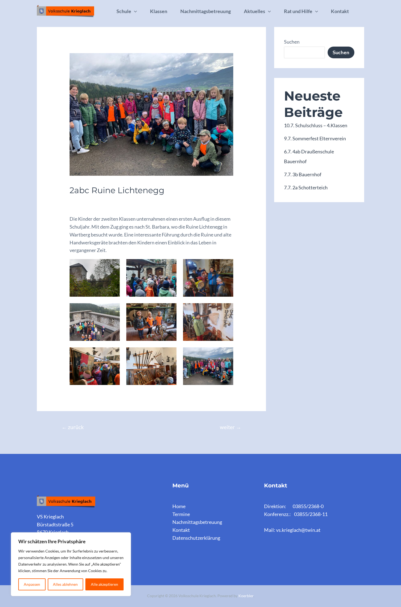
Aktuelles (254, 11)
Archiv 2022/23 (88, 202)
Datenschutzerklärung (196, 538)
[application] (134, 11)
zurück (73, 427)
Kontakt (340, 11)
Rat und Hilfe (298, 11)
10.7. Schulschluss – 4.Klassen (315, 125)
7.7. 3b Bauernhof (302, 174)
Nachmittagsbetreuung (205, 11)
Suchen (292, 42)
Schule (123, 11)
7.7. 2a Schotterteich (306, 187)
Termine (181, 514)
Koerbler (245, 595)
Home (178, 506)
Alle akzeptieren (104, 584)
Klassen (158, 11)
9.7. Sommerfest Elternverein (315, 138)
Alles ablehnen (65, 584)
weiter (230, 427)
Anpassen (32, 584)
